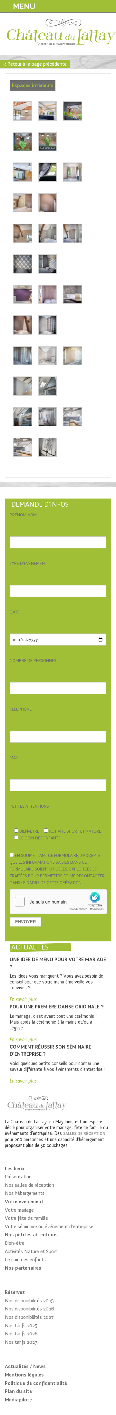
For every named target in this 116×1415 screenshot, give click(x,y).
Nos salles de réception (29, 1185)
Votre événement (24, 1201)
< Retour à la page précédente (35, 64)
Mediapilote (18, 1400)
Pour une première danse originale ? (57, 1007)
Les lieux (14, 1168)
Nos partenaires (23, 1268)
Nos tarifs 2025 (21, 1325)
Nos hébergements (24, 1193)
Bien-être (14, 1243)
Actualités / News (25, 1366)
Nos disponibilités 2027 (29, 1317)
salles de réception (84, 1133)
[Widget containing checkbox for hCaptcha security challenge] (58, 901)
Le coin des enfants (25, 1259)
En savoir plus (23, 999)
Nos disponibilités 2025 (29, 1300)
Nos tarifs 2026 (21, 1334)
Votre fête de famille (26, 1218)
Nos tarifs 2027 (21, 1342)
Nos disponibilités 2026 (29, 1309)
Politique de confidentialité (36, 1383)
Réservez (14, 1292)
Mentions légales (24, 1375)
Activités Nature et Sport (31, 1251)
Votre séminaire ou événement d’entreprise (49, 1226)
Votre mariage (19, 1210)
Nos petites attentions (31, 1234)
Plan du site (18, 1391)
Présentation (18, 1177)
